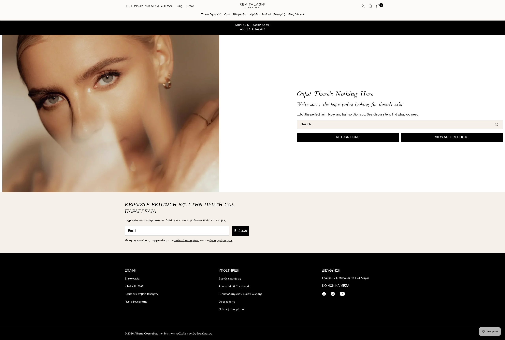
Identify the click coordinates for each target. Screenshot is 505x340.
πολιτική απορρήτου (186, 240)
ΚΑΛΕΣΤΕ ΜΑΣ (134, 286)
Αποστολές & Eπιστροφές (234, 286)
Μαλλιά (266, 14)
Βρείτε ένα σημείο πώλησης (142, 294)
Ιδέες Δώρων (296, 14)
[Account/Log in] (363, 6)
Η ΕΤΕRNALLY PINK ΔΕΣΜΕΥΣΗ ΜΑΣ (149, 6)
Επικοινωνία (132, 279)
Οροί (227, 14)
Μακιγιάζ (279, 14)
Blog (179, 6)
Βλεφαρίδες (240, 14)
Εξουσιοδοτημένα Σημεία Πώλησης (240, 294)
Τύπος (190, 6)
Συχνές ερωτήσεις (230, 279)
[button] (378, 6)
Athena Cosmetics (146, 334)
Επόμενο (240, 230)
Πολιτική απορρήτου (231, 309)
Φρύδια (254, 14)
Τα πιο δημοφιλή (211, 14)
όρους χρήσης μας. (221, 240)
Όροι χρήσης (227, 302)
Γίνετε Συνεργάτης (136, 302)
